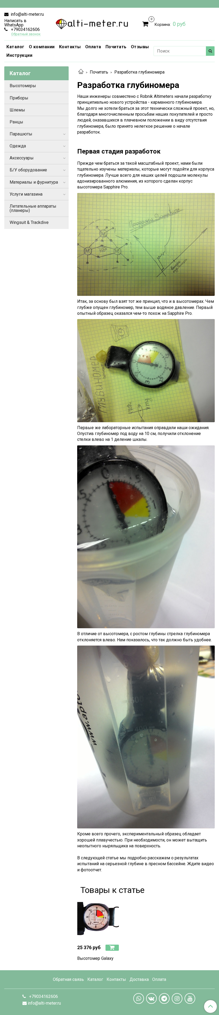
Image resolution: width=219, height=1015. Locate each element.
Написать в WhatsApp (15, 22)
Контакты (70, 46)
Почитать (116, 46)
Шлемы (17, 109)
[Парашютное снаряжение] (92, 23)
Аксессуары (22, 157)
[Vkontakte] (151, 998)
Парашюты (21, 133)
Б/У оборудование (28, 169)
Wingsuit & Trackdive (29, 222)
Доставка (139, 979)
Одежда (18, 145)
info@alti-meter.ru (27, 14)
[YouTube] (190, 998)
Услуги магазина (26, 194)
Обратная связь (68, 979)
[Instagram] (177, 998)
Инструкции (19, 55)
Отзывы (140, 46)
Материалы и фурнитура (34, 182)
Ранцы (16, 121)
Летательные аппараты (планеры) (33, 208)
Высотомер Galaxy (95, 958)
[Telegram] (164, 998)
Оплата (93, 46)
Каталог (15, 46)
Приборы (19, 97)
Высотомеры (23, 85)
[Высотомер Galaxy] (98, 919)
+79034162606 (25, 29)
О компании (42, 46)
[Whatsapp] (138, 998)
